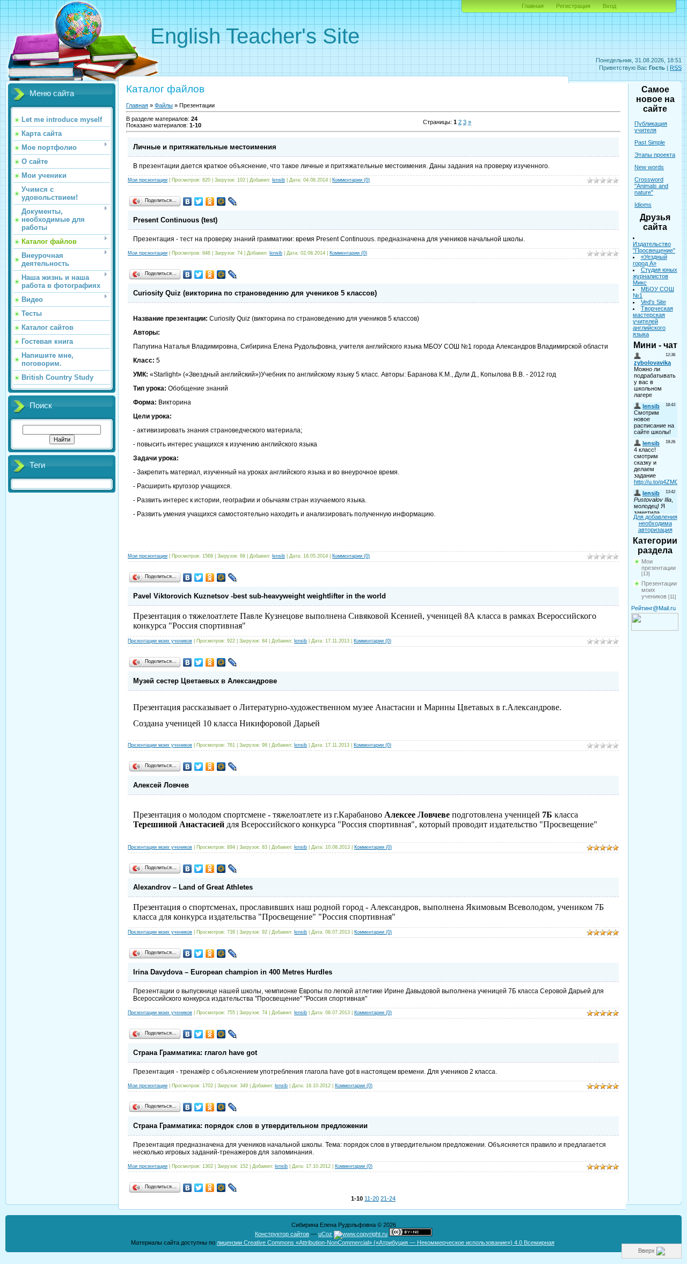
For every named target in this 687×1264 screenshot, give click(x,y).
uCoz (325, 1234)
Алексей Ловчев (161, 785)
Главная (533, 6)
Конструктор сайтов (282, 1234)
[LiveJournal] (232, 201)
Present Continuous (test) (175, 220)
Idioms (643, 204)
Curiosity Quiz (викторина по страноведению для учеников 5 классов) (255, 293)
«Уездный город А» (650, 260)
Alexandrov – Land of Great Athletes (193, 887)
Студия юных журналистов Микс (655, 276)
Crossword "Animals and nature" (651, 186)
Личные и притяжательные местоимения (204, 147)
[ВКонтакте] (187, 201)
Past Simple (649, 142)
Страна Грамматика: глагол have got (195, 1053)
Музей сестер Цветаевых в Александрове (205, 681)
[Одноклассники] (210, 201)
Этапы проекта (654, 154)
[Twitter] (198, 201)
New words (649, 167)
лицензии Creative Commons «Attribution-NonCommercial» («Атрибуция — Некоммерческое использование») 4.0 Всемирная (385, 1242)
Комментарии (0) (351, 180)
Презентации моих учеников (160, 641)
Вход (609, 6)
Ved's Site (653, 302)
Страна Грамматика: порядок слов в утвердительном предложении (250, 1126)
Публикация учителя (650, 126)
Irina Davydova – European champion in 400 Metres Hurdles (232, 972)
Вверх (647, 1250)
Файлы (164, 105)
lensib (278, 180)
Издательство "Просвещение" (654, 247)
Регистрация (573, 6)
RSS (676, 67)
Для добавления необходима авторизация (655, 523)
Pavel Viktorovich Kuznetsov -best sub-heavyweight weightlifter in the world (259, 596)
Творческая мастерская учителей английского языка (653, 321)
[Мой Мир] (221, 201)
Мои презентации (147, 180)
